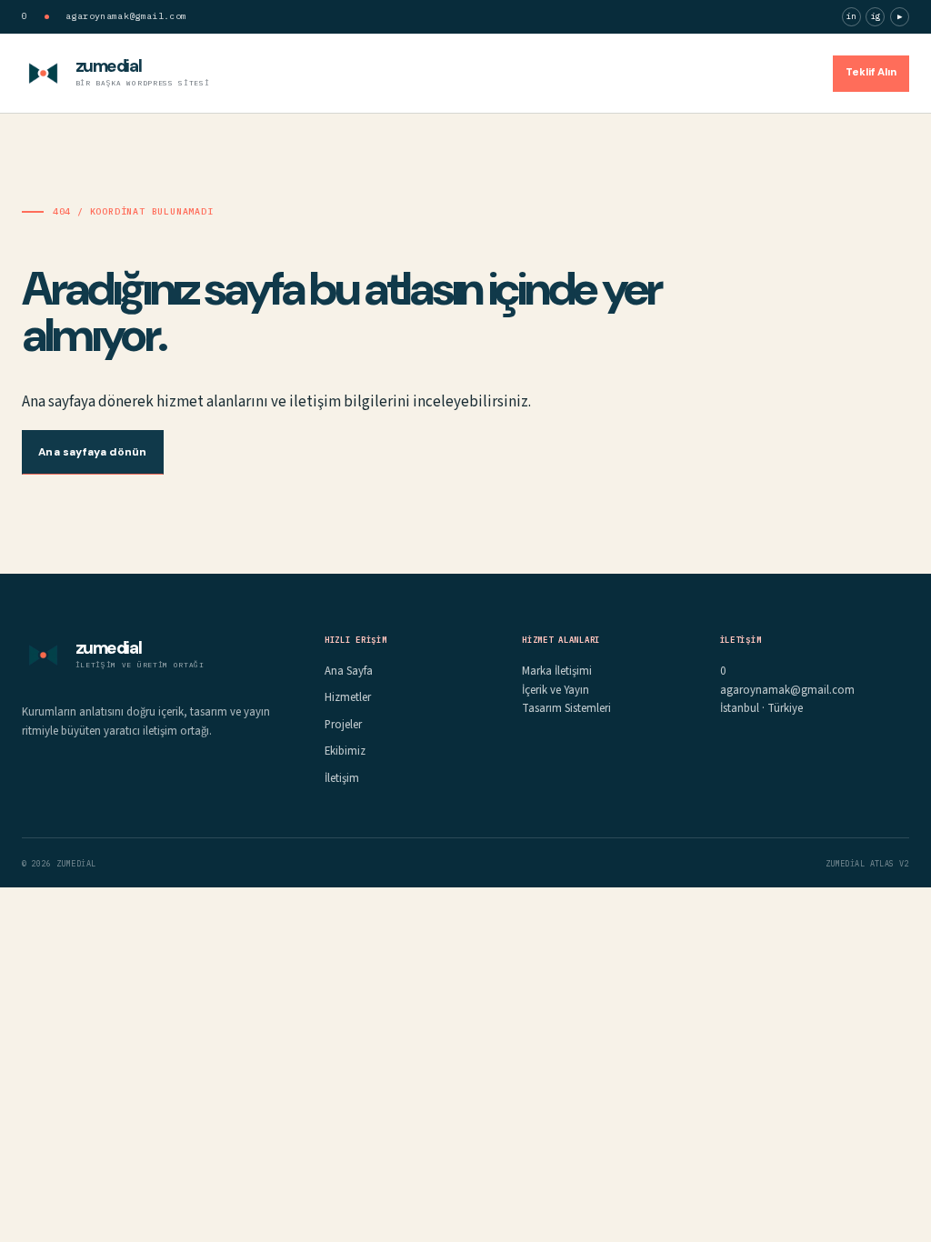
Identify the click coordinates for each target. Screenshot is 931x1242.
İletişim (788, 72)
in (851, 16)
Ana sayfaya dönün (92, 452)
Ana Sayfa (496, 72)
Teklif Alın (871, 72)
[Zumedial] (43, 73)
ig (876, 16)
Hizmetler (576, 72)
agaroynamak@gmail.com (125, 16)
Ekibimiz (720, 72)
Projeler (650, 72)
